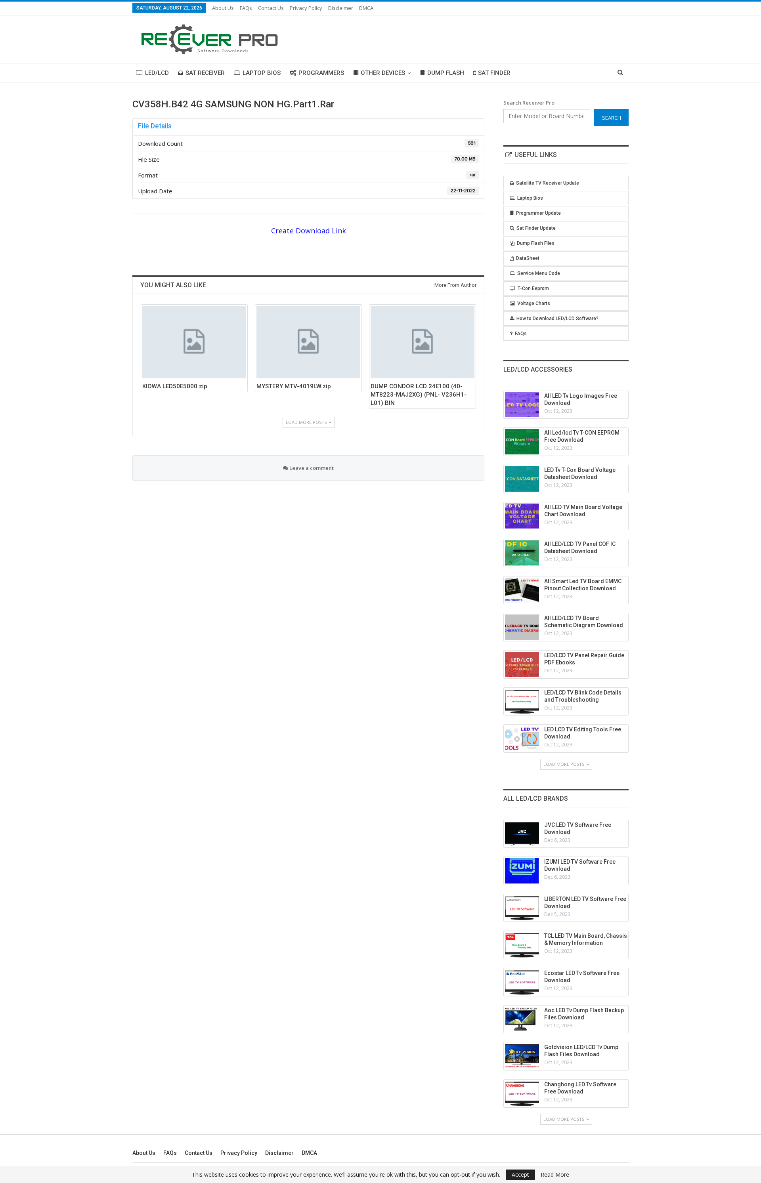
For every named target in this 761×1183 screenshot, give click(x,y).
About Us (223, 7)
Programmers (321, 72)
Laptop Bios (262, 72)
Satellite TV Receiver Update (547, 183)
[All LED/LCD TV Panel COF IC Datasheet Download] (522, 553)
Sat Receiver (205, 72)
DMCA (366, 7)
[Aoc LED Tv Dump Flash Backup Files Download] (522, 1019)
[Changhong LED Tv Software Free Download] (522, 1093)
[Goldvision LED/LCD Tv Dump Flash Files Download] (522, 1056)
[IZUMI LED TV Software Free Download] (522, 870)
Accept (520, 1174)
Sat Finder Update (536, 228)
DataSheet (527, 258)
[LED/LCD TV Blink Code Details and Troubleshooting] (522, 701)
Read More (555, 1174)
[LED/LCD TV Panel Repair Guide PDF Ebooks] (522, 664)
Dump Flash (445, 72)
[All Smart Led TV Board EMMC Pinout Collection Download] (522, 590)
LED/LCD (157, 72)
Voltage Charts (533, 303)
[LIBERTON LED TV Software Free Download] (522, 908)
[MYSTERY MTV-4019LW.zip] (308, 342)
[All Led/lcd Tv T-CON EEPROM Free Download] (522, 441)
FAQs (246, 7)
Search (611, 117)
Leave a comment (311, 467)
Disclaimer (340, 7)
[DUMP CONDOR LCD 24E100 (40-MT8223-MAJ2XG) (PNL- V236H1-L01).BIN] (422, 342)
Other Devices (383, 72)
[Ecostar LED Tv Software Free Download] (522, 982)
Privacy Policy (306, 7)
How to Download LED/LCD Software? (557, 318)
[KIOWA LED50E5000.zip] (194, 342)
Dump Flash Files (535, 243)
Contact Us (271, 7)
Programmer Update (538, 213)
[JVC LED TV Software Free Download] (522, 834)
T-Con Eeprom (533, 288)
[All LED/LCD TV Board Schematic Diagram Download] (522, 627)
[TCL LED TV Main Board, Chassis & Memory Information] (522, 945)
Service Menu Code (538, 273)
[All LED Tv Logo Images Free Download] (522, 405)
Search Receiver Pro (528, 102)
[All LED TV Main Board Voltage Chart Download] (522, 516)
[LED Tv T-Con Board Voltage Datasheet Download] (522, 479)
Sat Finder (494, 72)
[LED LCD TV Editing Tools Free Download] (522, 738)
